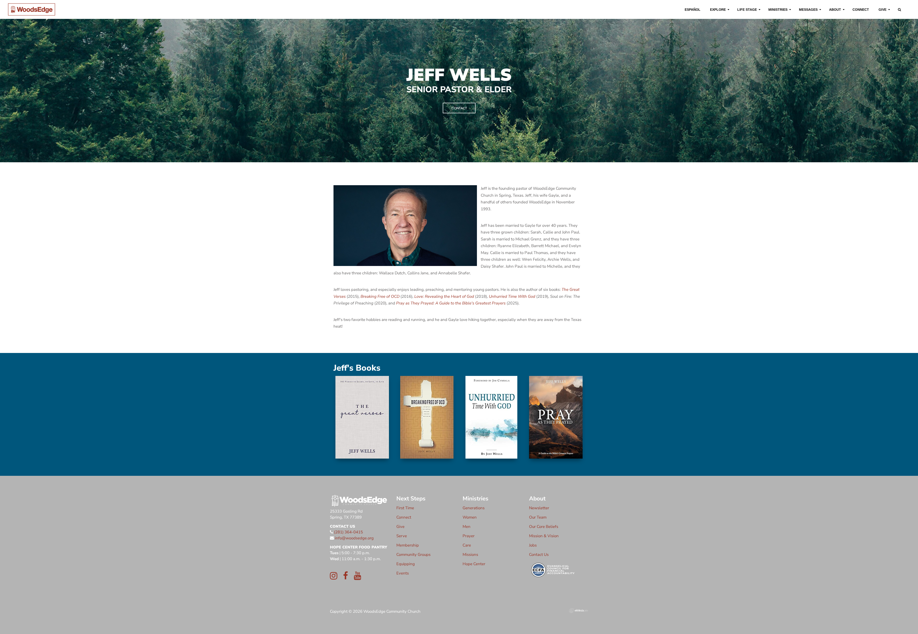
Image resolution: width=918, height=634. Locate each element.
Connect (860, 9)
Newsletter (539, 508)
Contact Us (539, 554)
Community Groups (413, 554)
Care (467, 545)
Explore (718, 9)
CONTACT (459, 108)
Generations (474, 508)
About (835, 9)
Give (882, 9)
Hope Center (474, 564)
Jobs (533, 545)
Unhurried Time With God (512, 296)
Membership (407, 545)
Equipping (405, 564)
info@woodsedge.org (354, 538)
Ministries (777, 9)
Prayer (469, 536)
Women (470, 517)
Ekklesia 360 (578, 610)
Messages (808, 9)
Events (402, 573)
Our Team (537, 517)
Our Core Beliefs (543, 526)
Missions (470, 554)
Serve (401, 536)
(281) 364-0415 (348, 532)
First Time (405, 508)
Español (692, 9)
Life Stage (747, 9)
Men (466, 526)
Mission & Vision (544, 536)
